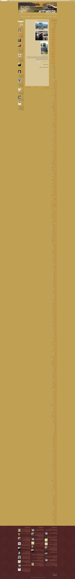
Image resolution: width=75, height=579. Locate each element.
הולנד (56, 173)
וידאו (45, 16)
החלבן (56, 175)
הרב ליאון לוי (55, 229)
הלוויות (56, 181)
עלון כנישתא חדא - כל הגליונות (25, 16)
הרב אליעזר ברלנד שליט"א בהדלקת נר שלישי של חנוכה (53, 57)
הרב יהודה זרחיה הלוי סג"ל (54, 222)
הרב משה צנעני (55, 239)
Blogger (31, 577)
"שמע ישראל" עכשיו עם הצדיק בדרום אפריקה (53, 49)
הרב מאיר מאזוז (55, 230)
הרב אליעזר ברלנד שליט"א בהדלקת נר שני (53, 61)
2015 (55, 27)
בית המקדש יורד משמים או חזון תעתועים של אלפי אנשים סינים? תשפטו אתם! (25, 556)
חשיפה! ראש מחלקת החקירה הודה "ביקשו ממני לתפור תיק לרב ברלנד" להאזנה (26, 543)
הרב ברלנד (55, 212)
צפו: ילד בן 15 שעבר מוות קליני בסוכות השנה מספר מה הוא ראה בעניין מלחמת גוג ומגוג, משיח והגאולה (52, 547)
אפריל (54, 72)
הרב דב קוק (55, 218)
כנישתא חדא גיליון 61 (23, 97)
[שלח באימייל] (39, 61)
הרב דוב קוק (55, 219)
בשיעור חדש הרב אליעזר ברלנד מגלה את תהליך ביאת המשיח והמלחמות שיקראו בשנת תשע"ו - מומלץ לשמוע (39, 563)
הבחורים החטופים (55, 169)
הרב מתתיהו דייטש (55, 241)
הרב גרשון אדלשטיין (55, 217)
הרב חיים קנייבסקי (55, 221)
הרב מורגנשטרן (55, 235)
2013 (55, 78)
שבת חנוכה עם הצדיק (53, 50)
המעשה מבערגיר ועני (54, 183)
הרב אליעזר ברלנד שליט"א (54, 207)
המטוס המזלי (55, 182)
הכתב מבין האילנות (55, 180)
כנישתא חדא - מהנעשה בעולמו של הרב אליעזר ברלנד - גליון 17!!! (26, 568)
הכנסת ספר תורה (55, 179)
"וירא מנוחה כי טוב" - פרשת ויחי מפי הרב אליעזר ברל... (53, 35)
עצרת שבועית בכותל (55, 555)
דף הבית (54, 16)
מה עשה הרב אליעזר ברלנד (54, 345)
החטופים (56, 174)
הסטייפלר (56, 184)
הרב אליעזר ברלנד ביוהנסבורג (55, 199)
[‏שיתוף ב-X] (38, 61)
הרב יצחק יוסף (55, 226)
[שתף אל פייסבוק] (37, 61)
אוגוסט (54, 68)
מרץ (54, 73)
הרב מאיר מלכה (55, 231)
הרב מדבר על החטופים (54, 234)
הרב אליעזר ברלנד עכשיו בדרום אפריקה (53, 58)
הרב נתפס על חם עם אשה (54, 242)
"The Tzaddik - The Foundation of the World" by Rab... (53, 44)
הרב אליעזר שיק (55, 210)
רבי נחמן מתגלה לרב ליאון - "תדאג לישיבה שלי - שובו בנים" (23, 72)
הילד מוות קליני (55, 178)
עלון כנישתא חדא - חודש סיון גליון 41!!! (23, 89)
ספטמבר (54, 67)
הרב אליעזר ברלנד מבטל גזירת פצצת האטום (54, 204)
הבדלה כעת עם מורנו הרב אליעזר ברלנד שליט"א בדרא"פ (53, 42)
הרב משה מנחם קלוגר (54, 238)
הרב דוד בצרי (55, 220)
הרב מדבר (56, 233)
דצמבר (54, 28)
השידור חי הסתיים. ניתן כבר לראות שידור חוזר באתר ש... (53, 37)
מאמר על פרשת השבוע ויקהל (40, 559)
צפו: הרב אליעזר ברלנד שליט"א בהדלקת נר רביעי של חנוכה (53, 54)
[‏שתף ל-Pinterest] (36, 61)
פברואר (54, 74)
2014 (55, 77)
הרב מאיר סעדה (55, 232)
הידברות (56, 177)
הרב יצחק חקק (55, 225)
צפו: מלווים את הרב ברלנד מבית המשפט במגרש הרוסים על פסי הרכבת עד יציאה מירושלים (39, 550)
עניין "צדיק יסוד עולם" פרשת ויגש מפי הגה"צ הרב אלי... (53, 46)
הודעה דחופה (55, 172)
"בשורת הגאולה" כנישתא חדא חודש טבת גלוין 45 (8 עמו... (53, 32)
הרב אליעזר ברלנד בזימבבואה (55, 198)
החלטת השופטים (55, 176)
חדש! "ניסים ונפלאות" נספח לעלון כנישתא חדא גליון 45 (53, 30)
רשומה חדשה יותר (46, 87)
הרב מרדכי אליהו (55, 237)
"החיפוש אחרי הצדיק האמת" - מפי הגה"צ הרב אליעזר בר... (53, 52)
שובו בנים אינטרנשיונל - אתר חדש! (37, 16)
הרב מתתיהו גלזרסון (54, 240)
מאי (54, 71)
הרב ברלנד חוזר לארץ (54, 214)
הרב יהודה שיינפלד (55, 224)
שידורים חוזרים (49, 16)
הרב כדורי (56, 228)
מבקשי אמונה (55, 344)
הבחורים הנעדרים (55, 170)
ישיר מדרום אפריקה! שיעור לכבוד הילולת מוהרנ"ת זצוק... (53, 39)
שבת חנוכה (56, 536)
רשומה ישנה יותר (27, 87)
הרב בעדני (56, 211)
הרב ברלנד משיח (55, 216)
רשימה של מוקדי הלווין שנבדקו (40, 553)
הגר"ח (56, 171)
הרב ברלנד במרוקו (55, 213)
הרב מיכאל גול (55, 236)
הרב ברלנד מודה (55, 215)
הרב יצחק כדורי (55, 227)
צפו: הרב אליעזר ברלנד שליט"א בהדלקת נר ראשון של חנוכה (23, 41)
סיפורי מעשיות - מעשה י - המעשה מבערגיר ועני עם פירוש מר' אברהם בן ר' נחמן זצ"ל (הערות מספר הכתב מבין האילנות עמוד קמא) (51, 563)
